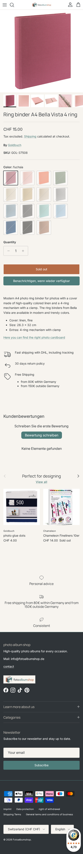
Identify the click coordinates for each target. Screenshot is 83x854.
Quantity (9, 242)
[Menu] (4, 5)
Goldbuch (14, 145)
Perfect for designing (41, 476)
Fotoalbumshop (22, 839)
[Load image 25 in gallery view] (41, 51)
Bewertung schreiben (41, 435)
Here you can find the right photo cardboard (34, 337)
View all (41, 482)
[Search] (14, 5)
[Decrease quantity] (7, 251)
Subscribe (41, 765)
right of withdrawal (49, 809)
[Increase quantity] (24, 251)
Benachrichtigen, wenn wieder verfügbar (41, 281)
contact (8, 666)
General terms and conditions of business (49, 814)
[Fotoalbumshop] (41, 4)
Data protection (25, 809)
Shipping (30, 136)
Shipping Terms (12, 814)
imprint (7, 809)
